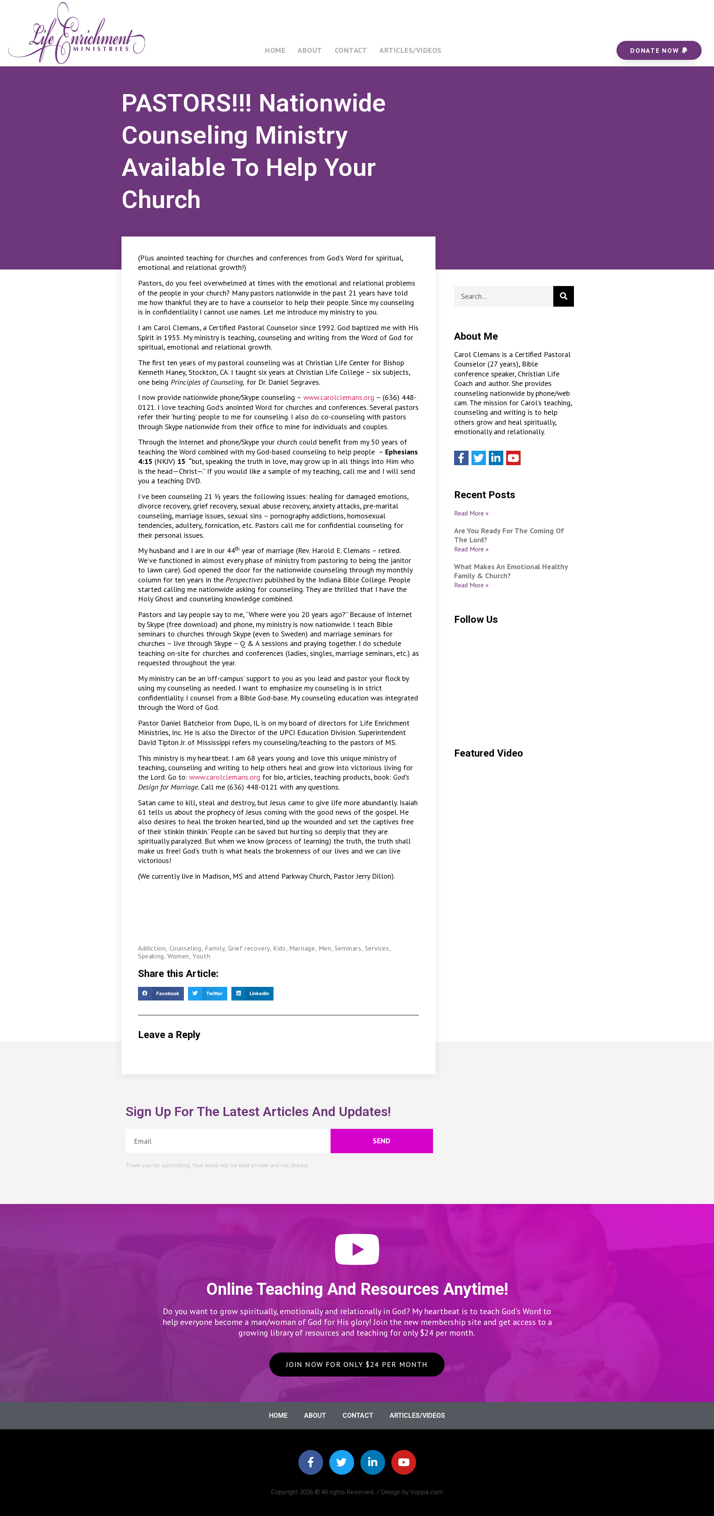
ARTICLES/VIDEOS (410, 50)
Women (178, 956)
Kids (279, 948)
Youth (201, 956)
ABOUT (310, 50)
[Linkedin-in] (372, 1462)
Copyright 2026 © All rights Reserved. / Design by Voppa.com (357, 1492)
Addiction (152, 948)
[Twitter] (478, 458)
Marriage (302, 948)
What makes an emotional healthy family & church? (511, 571)
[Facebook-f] (310, 1462)
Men (325, 948)
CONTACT (351, 50)
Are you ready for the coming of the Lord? (509, 535)
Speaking (151, 956)
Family (215, 948)
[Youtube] (513, 458)
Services (377, 948)
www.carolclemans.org (338, 397)
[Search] (563, 296)
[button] (161, 994)
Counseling (185, 948)
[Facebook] (461, 458)
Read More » (471, 513)
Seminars (348, 948)
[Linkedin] (496, 458)
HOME (275, 50)
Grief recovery (249, 948)
